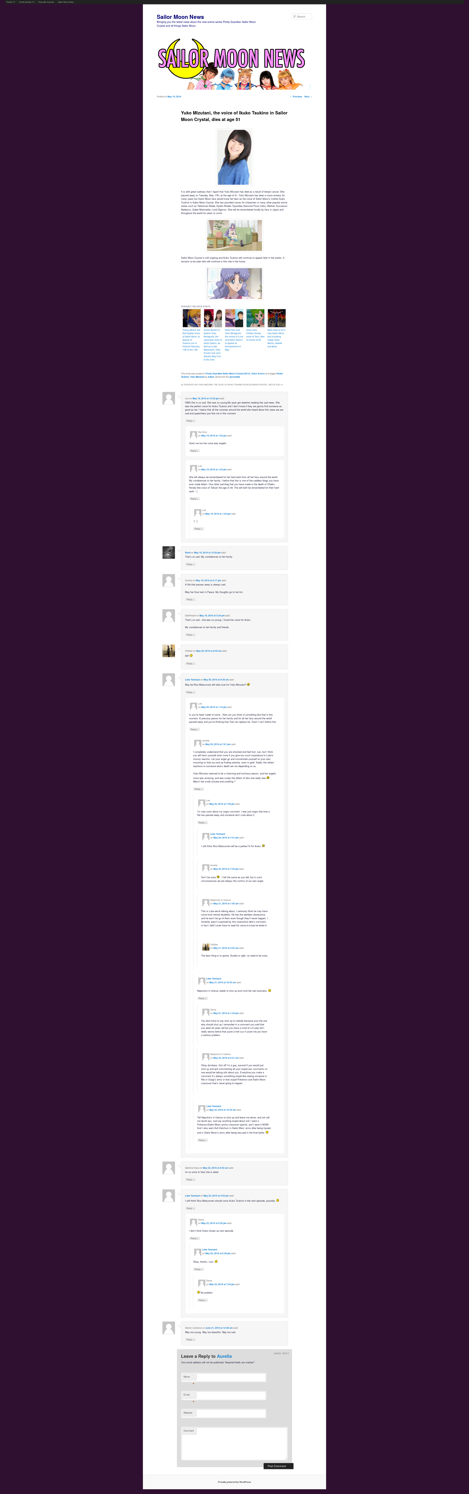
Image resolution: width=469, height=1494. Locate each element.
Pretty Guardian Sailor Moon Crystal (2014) (228, 373)
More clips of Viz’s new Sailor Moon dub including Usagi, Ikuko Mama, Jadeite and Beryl (276, 338)
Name (189, 1377)
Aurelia (224, 1356)
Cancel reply (281, 1353)
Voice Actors (258, 373)
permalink (235, 376)
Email (189, 1395)
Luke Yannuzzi (192, 679)
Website (188, 1412)
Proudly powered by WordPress (234, 1482)
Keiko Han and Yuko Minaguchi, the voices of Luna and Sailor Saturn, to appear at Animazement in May (234, 339)
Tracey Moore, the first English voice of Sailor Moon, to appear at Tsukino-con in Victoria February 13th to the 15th (191, 339)
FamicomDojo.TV (26, 2)
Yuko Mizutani (197, 376)
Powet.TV (11, 2)
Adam (211, 376)
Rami (188, 552)
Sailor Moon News (66, 2)
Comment (189, 1430)
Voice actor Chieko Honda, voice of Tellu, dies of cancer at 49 (255, 334)
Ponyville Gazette (46, 2)
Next (308, 96)
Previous (296, 96)
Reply (191, 420)
